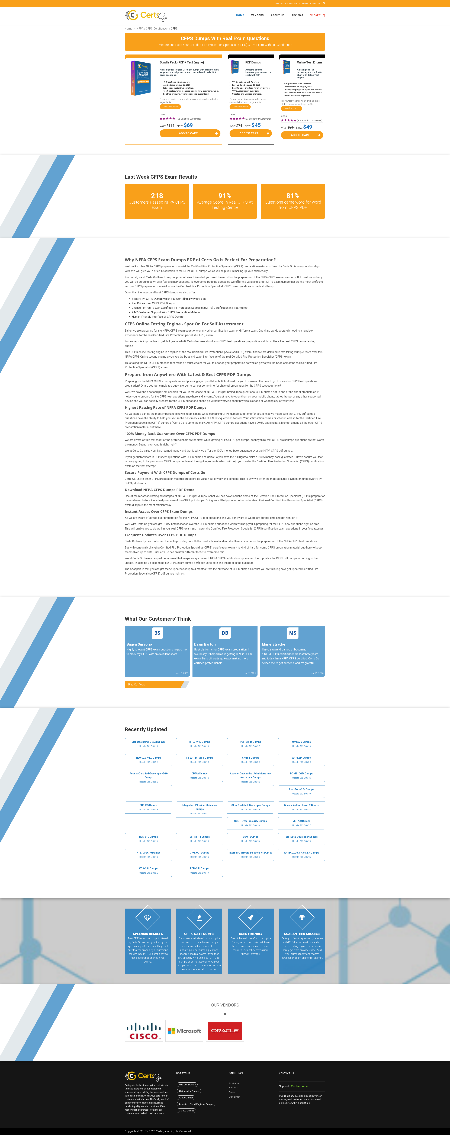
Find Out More (137, 684)
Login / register (311, 3)
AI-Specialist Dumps (189, 1091)
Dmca (232, 1092)
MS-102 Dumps (186, 1110)
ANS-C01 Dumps (187, 1084)
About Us (278, 15)
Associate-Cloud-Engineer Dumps (196, 1104)
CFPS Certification (157, 28)
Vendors (257, 15)
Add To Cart (188, 133)
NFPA (140, 28)
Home (240, 15)
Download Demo (170, 106)
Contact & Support (286, 3)
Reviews (297, 15)
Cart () (319, 15)
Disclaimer (234, 1096)
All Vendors (234, 1083)
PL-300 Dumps (186, 1097)
